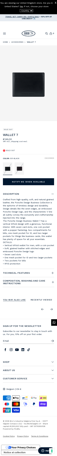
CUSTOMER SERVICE (15, 378)
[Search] (46, 33)
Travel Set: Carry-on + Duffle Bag (22, 17)
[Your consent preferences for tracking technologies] (52, 451)
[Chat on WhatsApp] (54, 322)
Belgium (10, 389)
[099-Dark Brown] (19, 168)
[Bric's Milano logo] (28, 33)
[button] (52, 135)
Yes (21, 6)
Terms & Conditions (39, 436)
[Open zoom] (28, 83)
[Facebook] (5, 349)
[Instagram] (11, 349)
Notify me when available (28, 182)
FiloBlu (17, 429)
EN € (18, 389)
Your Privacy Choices (23, 447)
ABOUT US (9, 370)
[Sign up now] (52, 341)
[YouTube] (17, 349)
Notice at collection (15, 452)
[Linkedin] (22, 349)
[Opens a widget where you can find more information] (46, 451)
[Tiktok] (28, 349)
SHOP (6, 362)
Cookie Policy (9, 436)
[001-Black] (7, 168)
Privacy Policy (23, 436)
